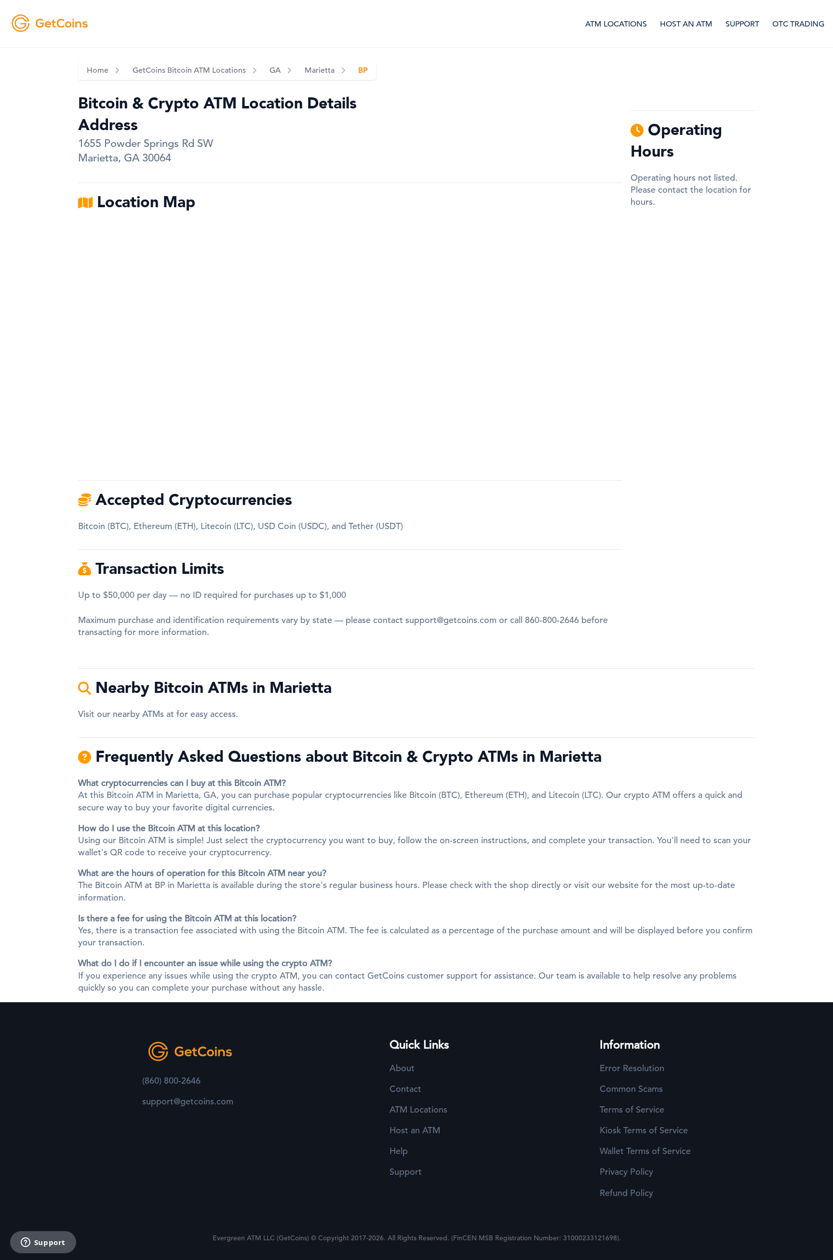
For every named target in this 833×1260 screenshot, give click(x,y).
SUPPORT (742, 24)
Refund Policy (626, 1192)
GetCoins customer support (422, 975)
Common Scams (631, 1088)
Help (399, 1150)
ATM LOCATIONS (616, 24)
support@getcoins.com (451, 619)
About (402, 1068)
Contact (405, 1088)
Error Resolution (632, 1068)
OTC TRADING (798, 24)
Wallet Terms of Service (645, 1150)
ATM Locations (418, 1109)
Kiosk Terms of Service (644, 1130)
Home (97, 70)
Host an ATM (415, 1130)
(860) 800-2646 (171, 1080)
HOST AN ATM (686, 24)
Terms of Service (632, 1109)
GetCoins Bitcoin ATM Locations (189, 70)
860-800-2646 (552, 619)
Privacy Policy (626, 1171)
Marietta (320, 70)
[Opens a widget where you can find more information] (43, 1243)
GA (275, 70)
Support (406, 1171)
